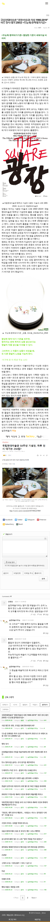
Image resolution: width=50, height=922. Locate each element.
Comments (7, 596)
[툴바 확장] (45, 538)
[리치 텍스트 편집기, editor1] (25, 547)
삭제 (40, 614)
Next (34, 898)
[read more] (25, 717)
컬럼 (25, 704)
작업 (35, 704)
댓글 (46, 614)
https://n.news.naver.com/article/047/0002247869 (25, 511)
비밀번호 (17, 573)
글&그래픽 (9, 697)
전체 (5, 704)
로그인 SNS (12, 919)
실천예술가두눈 (14, 620)
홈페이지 (38, 573)
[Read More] (25, 727)
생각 (45, 704)
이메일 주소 (28, 573)
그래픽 (5, 709)
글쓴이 (6, 573)
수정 (34, 614)
